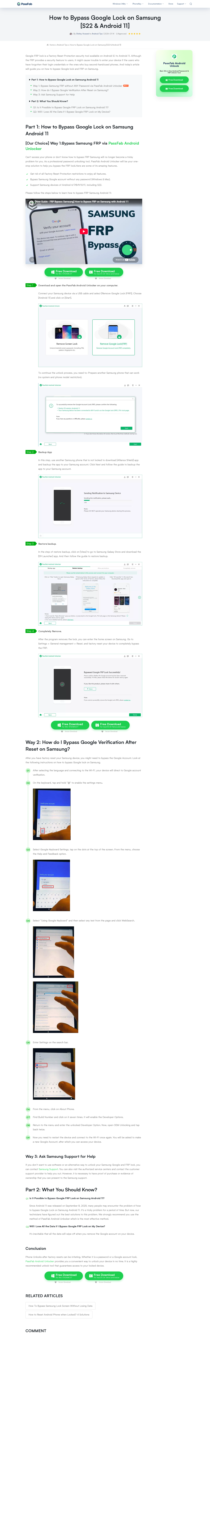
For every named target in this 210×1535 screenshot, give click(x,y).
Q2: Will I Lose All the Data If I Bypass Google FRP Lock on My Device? (71, 111)
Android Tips (97, 33)
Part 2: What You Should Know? (49, 101)
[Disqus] (84, 1367)
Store (170, 4)
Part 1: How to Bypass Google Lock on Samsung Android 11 (64, 79)
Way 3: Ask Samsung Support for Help (54, 94)
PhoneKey (136, 4)
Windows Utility (119, 4)
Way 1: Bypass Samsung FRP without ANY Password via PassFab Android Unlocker (77, 85)
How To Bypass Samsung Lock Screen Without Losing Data (60, 1305)
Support (180, 4)
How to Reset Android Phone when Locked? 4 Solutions (59, 1314)
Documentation (155, 4)
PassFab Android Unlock (174, 64)
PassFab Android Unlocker (55, 1218)
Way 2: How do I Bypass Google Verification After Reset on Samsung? (71, 90)
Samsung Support (48, 1169)
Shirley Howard (82, 33)
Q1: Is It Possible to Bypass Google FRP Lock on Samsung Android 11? (71, 107)
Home (52, 45)
